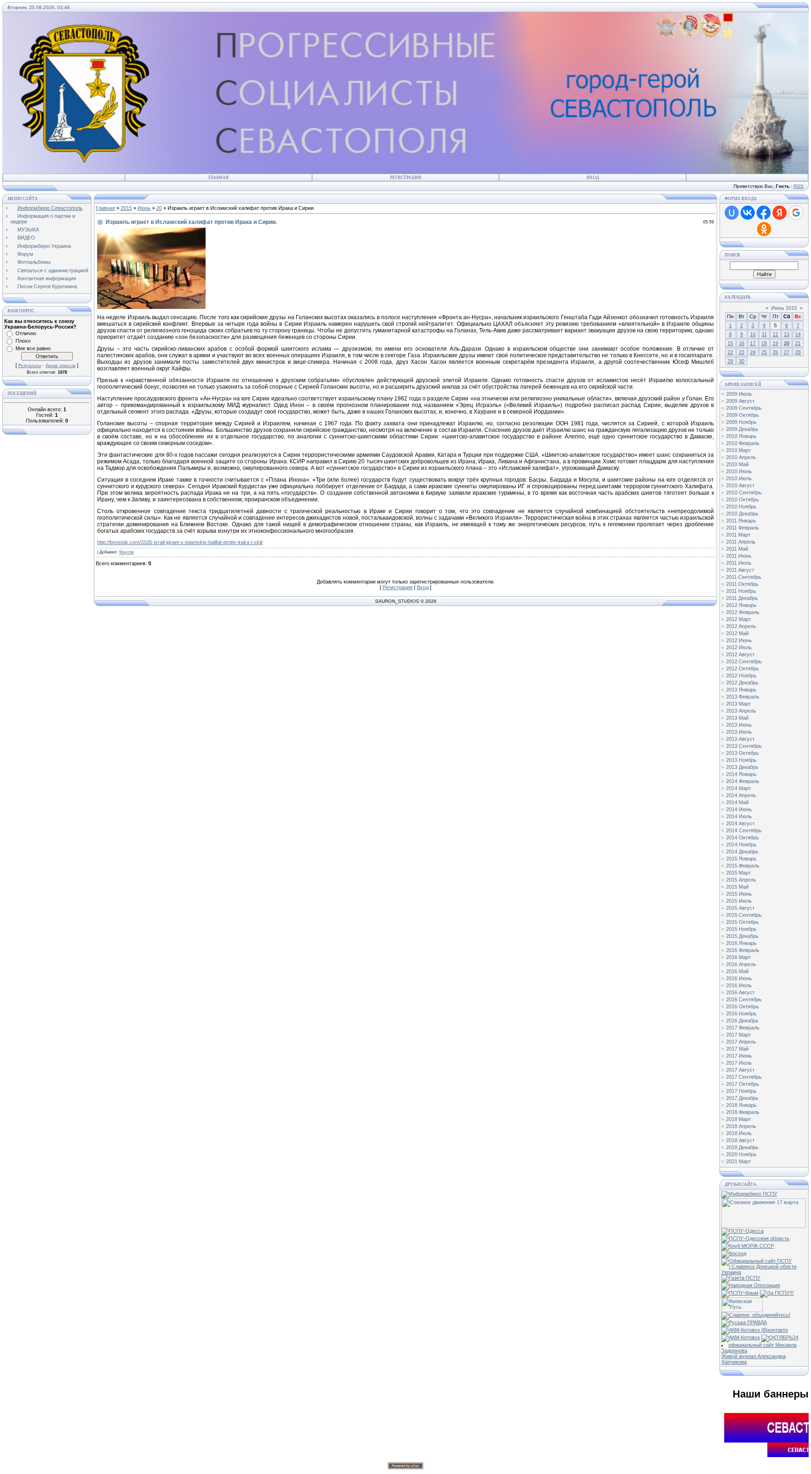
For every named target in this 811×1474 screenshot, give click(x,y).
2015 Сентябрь (744, 915)
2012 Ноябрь (741, 675)
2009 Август (740, 401)
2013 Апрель (741, 711)
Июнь (144, 208)
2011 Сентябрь (743, 577)
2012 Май (737, 633)
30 (741, 361)
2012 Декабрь (742, 682)
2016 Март (738, 957)
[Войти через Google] (795, 212)
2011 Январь (741, 520)
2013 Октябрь (742, 753)
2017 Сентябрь (744, 1077)
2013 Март (738, 703)
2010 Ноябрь (741, 506)
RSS (798, 186)
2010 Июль (739, 478)
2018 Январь (741, 1105)
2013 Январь (741, 689)
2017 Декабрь (742, 1098)
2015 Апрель (741, 880)
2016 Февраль (742, 950)
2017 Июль (739, 1063)
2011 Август (740, 570)
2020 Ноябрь (741, 1154)
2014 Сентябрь (744, 830)
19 (775, 343)
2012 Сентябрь (744, 661)
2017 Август (740, 1070)
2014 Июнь (739, 809)
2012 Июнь (739, 640)
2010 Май (737, 464)
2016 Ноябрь (741, 1013)
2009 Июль (739, 394)
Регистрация (405, 177)
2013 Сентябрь (744, 746)
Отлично (25, 333)
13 (786, 334)
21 (798, 343)
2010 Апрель (741, 457)
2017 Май (737, 1049)
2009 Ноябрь (741, 422)
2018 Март (738, 1119)
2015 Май (737, 887)
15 (730, 343)
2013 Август (740, 739)
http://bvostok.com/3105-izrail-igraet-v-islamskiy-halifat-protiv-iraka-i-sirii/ (180, 542)
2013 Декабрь (742, 767)
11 (764, 334)
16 (741, 343)
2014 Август (740, 823)
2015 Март (738, 872)
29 (730, 361)
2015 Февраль (742, 865)
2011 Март (738, 534)
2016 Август (740, 992)
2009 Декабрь (742, 429)
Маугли (126, 552)
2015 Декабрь (742, 936)
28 (798, 352)
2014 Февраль (742, 781)
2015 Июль (739, 901)
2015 (126, 208)
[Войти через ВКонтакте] (748, 213)
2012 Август (740, 654)
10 (753, 334)
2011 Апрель (741, 542)
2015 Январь (741, 858)
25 (764, 352)
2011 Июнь (738, 556)
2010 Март (738, 450)
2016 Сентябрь (744, 999)
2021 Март (738, 1161)
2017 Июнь (739, 1056)
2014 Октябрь (742, 837)
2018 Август (740, 1140)
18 (764, 343)
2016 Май (737, 971)
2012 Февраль (742, 612)
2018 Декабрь (742, 1147)
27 (786, 352)
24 (753, 352)
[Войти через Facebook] (764, 213)
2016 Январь (741, 943)
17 (753, 343)
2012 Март (738, 619)
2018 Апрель (741, 1126)
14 (798, 334)
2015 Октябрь (742, 922)
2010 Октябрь (742, 499)
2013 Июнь (739, 725)
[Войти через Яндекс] (780, 213)
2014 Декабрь (742, 851)
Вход (593, 177)
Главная (218, 177)
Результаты (29, 365)
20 (159, 208)
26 (775, 352)
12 (775, 334)
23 (741, 352)
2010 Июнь (739, 471)
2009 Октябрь (742, 415)
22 (730, 352)
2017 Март (738, 1034)
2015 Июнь (739, 894)
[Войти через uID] (732, 213)
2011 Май (737, 549)
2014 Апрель (741, 795)
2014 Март (738, 788)
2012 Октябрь (742, 668)
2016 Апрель (741, 964)
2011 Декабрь (742, 598)
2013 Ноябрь (741, 760)
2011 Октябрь (742, 584)
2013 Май (737, 718)
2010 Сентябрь (744, 492)
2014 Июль (739, 816)
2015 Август (740, 908)
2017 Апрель (741, 1041)
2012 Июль (739, 647)
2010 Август (740, 485)
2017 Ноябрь (741, 1091)
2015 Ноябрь (741, 929)
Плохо (23, 341)
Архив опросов (61, 365)
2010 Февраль (742, 443)
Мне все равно (33, 348)
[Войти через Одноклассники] (764, 229)
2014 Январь (741, 774)
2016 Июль (739, 985)
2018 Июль (739, 1133)
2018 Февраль (742, 1112)
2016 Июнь (739, 978)
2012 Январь (741, 605)
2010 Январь (741, 436)
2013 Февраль (742, 696)
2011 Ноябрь (741, 591)
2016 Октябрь (742, 1006)
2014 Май (737, 802)
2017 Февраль (742, 1027)
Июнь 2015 (784, 308)
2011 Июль (738, 563)
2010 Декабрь (742, 513)
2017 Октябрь (742, 1084)
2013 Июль (739, 732)
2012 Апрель (741, 626)
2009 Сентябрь (744, 408)
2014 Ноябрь (741, 844)
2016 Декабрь (742, 1020)
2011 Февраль (742, 527)
